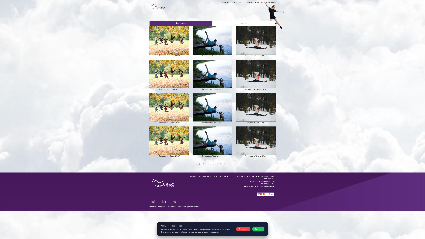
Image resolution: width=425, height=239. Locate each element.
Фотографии (181, 23)
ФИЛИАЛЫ (236, 2)
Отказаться (243, 229)
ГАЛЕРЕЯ (248, 2)
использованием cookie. (209, 232)
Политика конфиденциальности (162, 207)
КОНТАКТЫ (269, 179)
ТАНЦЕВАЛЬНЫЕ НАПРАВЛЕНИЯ (260, 176)
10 (228, 164)
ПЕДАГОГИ (216, 176)
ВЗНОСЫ (239, 176)
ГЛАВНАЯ (225, 2)
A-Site (271, 186)
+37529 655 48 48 (266, 184)
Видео (243, 23)
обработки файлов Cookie (188, 207)
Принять (258, 229)
